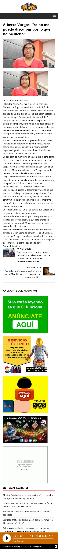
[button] (54, 16)
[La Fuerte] (29, 11)
